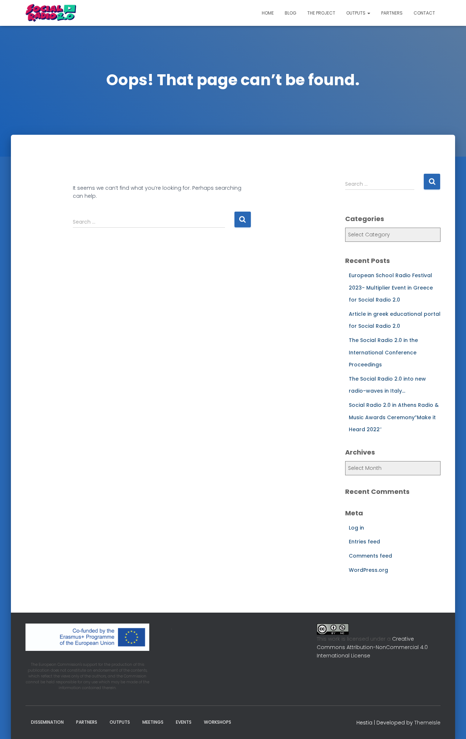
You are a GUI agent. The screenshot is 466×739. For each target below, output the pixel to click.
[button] (368, 13)
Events (183, 722)
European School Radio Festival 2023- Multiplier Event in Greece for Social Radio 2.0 (391, 287)
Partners (392, 13)
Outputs (356, 13)
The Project (321, 13)
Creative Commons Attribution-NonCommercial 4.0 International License (372, 647)
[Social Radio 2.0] (51, 13)
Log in (356, 527)
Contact (424, 13)
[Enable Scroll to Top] (451, 724)
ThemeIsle (427, 722)
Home (268, 13)
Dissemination (47, 722)
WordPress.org (368, 570)
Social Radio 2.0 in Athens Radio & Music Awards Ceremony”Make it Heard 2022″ (394, 417)
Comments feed (370, 555)
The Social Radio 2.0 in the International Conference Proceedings (383, 352)
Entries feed (364, 541)
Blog (290, 13)
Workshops (217, 722)
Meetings (152, 722)
